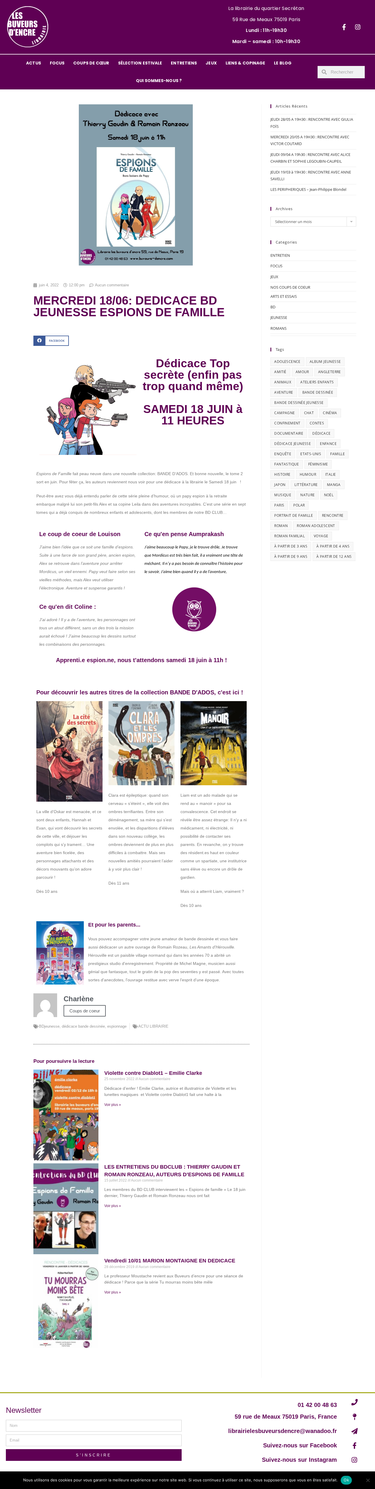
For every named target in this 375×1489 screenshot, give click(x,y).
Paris (279, 505)
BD (272, 307)
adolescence (287, 361)
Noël (329, 494)
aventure (283, 392)
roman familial (289, 535)
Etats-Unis (310, 453)
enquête (282, 453)
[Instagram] (358, 27)
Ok (346, 1480)
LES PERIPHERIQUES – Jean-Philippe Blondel (308, 189)
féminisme (318, 464)
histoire (282, 474)
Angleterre (329, 371)
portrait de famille (293, 515)
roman (281, 525)
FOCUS (57, 63)
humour (308, 474)
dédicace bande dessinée (83, 1026)
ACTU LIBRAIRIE (153, 1026)
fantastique (286, 464)
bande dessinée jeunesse (298, 402)
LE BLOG (283, 63)
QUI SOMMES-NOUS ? (159, 81)
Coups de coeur (84, 1010)
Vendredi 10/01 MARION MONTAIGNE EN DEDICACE (169, 1261)
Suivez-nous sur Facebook (300, 1445)
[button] (51, 341)
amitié (280, 371)
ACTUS (33, 63)
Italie (330, 474)
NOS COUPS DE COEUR (290, 287)
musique (282, 494)
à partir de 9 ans (290, 556)
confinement (287, 423)
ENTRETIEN (280, 255)
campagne (284, 412)
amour (302, 371)
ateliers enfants (317, 382)
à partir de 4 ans (333, 546)
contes (317, 423)
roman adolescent (316, 525)
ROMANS (278, 328)
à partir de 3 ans (290, 546)
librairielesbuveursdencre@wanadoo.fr (282, 1431)
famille (337, 453)
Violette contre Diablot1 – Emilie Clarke (153, 1073)
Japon (279, 484)
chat (309, 412)
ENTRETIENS (184, 63)
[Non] (368, 1480)
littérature (306, 484)
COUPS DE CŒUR (91, 63)
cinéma (330, 412)
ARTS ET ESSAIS (283, 296)
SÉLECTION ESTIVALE (140, 63)
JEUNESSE (278, 317)
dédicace (321, 433)
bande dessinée (317, 392)
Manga (334, 484)
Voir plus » (112, 1105)
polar (299, 505)
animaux (282, 382)
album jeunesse (325, 361)
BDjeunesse (49, 1026)
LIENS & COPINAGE (245, 63)
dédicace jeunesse (292, 443)
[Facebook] (344, 27)
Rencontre (333, 515)
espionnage (117, 1026)
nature (307, 494)
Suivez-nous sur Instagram (299, 1459)
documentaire (288, 433)
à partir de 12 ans (334, 556)
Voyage (321, 535)
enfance (328, 443)
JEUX (211, 63)
